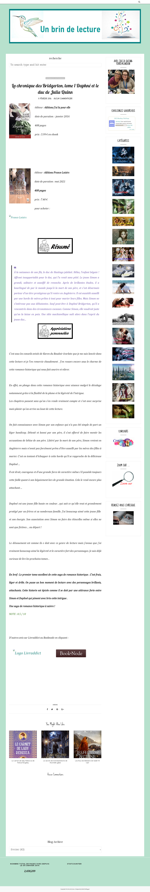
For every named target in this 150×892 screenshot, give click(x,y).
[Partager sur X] (53, 709)
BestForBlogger (86, 889)
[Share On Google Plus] (62, 709)
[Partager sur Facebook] (49, 709)
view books (131, 129)
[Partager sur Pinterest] (58, 709)
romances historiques (55, 78)
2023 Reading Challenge (121, 118)
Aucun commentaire (63, 98)
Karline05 (118, 121)
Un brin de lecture (70, 889)
